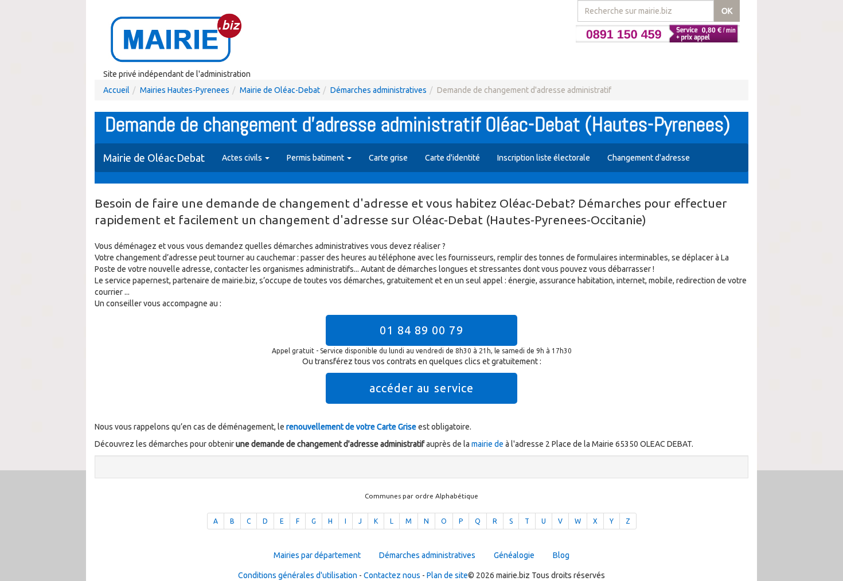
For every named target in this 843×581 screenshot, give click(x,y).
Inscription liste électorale (543, 157)
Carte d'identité (452, 157)
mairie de (488, 444)
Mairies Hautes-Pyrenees (184, 90)
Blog (561, 555)
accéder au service (421, 388)
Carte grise (388, 157)
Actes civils (243, 157)
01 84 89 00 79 (421, 330)
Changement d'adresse (648, 157)
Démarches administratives (378, 90)
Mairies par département (317, 555)
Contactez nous (392, 575)
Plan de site (447, 575)
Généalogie (514, 555)
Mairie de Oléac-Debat (280, 90)
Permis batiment (316, 157)
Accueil (116, 90)
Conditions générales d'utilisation (297, 575)
